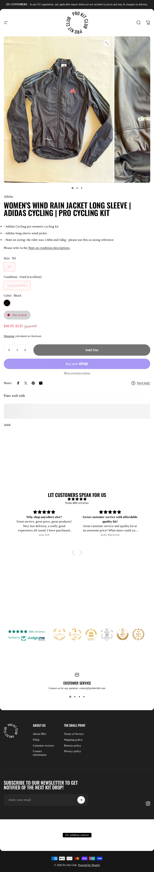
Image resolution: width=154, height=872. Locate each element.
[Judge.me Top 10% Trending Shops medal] (138, 634)
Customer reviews (43, 745)
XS (9, 266)
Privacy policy (72, 751)
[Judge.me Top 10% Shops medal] (123, 634)
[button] (74, 552)
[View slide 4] (84, 696)
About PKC (39, 733)
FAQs (36, 739)
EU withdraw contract (77, 835)
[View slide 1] (70, 696)
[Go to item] (72, 188)
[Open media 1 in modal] (107, 43)
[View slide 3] (79, 696)
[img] (77, 499)
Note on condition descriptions (48, 248)
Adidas (8, 196)
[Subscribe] (81, 800)
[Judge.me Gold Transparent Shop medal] (75, 634)
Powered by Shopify (89, 865)
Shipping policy (73, 739)
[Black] (7, 303)
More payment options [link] (77, 372)
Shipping (9, 336)
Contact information (40, 753)
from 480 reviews (77, 503)
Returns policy (72, 745)
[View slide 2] (74, 696)
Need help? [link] (143, 382)
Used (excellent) (17, 285)
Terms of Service (74, 733)
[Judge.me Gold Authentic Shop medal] (60, 634)
